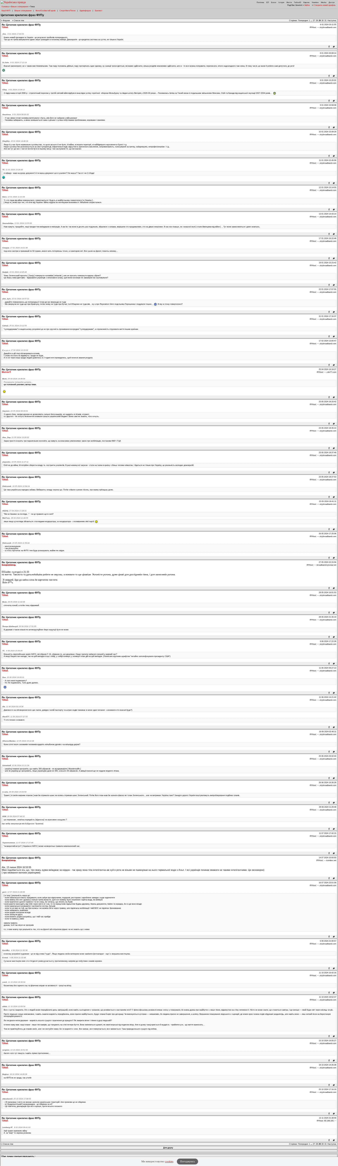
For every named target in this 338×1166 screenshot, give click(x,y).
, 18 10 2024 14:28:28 (14, 1074)
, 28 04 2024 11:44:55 (15, 518)
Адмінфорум (85, 11)
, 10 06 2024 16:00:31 (13, 677)
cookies (169, 1161)
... (312, 20)
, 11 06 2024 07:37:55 (15, 717)
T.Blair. (5, 27)
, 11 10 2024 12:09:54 (13, 1006)
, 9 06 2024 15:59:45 (12, 651)
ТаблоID (297, 2)
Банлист (98, 11)
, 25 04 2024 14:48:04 (13, 379)
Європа (306, 2)
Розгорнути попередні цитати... (18, 382)
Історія (281, 2)
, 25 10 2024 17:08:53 (16, 1099)
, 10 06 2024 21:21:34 (15, 765)
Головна (5, 6)
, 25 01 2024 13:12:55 (14, 326)
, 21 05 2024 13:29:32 (15, 437)
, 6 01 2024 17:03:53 (13, 34)
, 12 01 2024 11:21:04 (13, 197)
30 (322, 20)
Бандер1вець (9, 565)
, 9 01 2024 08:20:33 (15, 114)
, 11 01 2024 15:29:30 (12, 170)
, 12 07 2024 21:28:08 (13, 892)
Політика (260, 2)
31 (325, 20)
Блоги (273, 2)
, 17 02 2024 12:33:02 (15, 350)
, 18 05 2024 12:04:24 (16, 486)
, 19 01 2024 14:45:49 (14, 272)
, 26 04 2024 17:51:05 (19, 626)
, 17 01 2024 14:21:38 (15, 248)
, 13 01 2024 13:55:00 (17, 223)
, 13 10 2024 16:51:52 (15, 1050)
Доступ (331, 2)
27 (314, 20)
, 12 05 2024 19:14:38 (18, 741)
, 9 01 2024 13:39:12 (13, 90)
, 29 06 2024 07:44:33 (13, 816)
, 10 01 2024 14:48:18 (15, 141)
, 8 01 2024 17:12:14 (14, 62)
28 (317, 20)
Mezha (323, 2)
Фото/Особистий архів (45, 11)
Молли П (6, 372)
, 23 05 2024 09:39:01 (15, 411)
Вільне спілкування (19, 6)
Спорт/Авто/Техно (68, 11)
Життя (289, 2)
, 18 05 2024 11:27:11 (15, 462)
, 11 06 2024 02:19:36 (12, 707)
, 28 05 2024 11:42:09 (13, 602)
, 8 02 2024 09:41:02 (16, 1127)
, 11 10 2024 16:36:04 (13, 982)
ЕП (267, 2)
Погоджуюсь (187, 1161)
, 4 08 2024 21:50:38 (14, 950)
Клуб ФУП (6, 11)
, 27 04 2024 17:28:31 (14, 511)
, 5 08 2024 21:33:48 (14, 958)
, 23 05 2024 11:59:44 (16, 543)
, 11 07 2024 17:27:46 (17, 843)
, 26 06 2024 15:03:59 (14, 792)
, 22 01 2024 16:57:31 (15, 299)
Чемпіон (315, 2)
